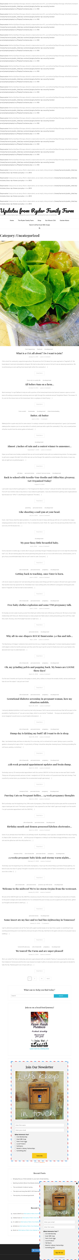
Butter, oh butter (39, 415)
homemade (31, 411)
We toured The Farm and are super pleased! (39, 950)
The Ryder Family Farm (26, 221)
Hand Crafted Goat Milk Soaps (39, 225)
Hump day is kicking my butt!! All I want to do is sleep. (39, 733)
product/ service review (43, 473)
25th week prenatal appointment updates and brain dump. (39, 764)
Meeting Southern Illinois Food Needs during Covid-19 (28, 1183)
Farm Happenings (30, 349)
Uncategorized (48, 349)
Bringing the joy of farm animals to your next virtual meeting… (31, 1179)
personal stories (29, 473)
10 (41, 978)
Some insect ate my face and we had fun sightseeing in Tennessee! (39, 919)
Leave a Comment (45, 357)
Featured (39, 349)
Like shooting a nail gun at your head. (39, 511)
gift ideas (20, 473)
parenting (28, 508)
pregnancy (45, 570)
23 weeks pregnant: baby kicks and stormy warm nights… (39, 857)
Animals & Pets (23, 791)
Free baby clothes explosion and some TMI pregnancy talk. (40, 604)
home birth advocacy (24, 947)
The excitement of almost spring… (23, 1187)
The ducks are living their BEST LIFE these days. (27, 1191)
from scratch (22, 411)
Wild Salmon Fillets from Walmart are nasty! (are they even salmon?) (38, 1230)
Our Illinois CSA (50, 221)
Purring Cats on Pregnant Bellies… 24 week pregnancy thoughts (39, 795)
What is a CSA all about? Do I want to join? (39, 353)
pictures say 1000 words (45, 885)
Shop (39, 221)
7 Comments (45, 923)
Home (12, 221)
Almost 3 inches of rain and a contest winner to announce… (39, 446)
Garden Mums (64, 221)
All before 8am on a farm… (39, 384)
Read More (39, 373)
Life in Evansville (23, 570)
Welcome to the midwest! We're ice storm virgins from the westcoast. (39, 888)
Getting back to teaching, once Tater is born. (39, 573)
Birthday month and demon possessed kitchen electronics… (39, 826)
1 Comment (44, 419)
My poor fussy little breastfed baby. (39, 542)
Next (48, 978)
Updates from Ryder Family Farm (37, 210)
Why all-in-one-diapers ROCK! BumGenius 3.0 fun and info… (39, 636)
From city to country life (33, 380)
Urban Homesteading (53, 411)
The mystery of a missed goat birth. (23, 1195)
